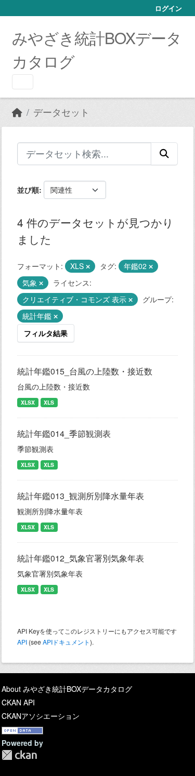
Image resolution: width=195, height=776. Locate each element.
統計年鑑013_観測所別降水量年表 (80, 496)
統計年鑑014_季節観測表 (64, 433)
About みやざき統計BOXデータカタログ (67, 689)
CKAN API (18, 702)
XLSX (28, 402)
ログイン (168, 8)
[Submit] (164, 153)
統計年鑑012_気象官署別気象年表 (80, 558)
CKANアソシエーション (41, 716)
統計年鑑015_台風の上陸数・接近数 (84, 371)
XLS (49, 402)
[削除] (88, 266)
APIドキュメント (66, 641)
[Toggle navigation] (22, 81)
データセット (61, 111)
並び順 (28, 189)
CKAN (19, 755)
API (22, 641)
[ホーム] (17, 111)
